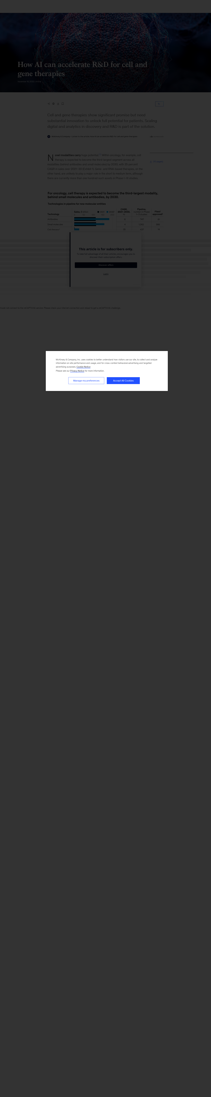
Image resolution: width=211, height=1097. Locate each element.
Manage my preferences (86, 380)
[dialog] (107, 371)
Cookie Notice (83, 367)
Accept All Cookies (123, 380)
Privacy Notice (77, 371)
